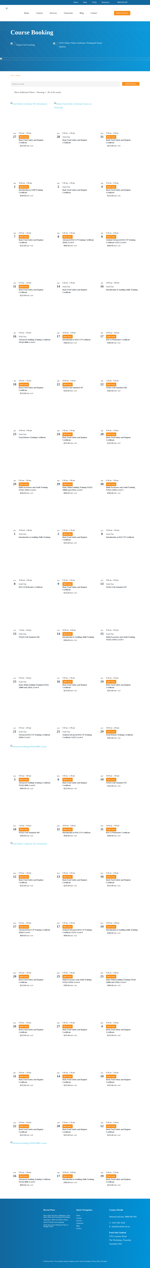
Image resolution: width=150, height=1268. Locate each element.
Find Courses (130, 84)
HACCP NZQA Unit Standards (53, 1222)
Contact (78, 1228)
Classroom (79, 1223)
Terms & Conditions (85, 1261)
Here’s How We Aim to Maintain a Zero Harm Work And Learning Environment (56, 1216)
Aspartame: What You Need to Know (55, 1220)
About (75, 2)
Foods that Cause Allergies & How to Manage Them (55, 1225)
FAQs (94, 2)
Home (12, 75)
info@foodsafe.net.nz (121, 1226)
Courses (78, 1218)
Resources (105, 2)
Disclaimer (104, 1261)
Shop (85, 2)
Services (79, 1221)
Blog (77, 1226)
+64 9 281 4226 (118, 1223)
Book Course (24, 137)
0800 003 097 (122, 2)
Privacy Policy (96, 1261)
